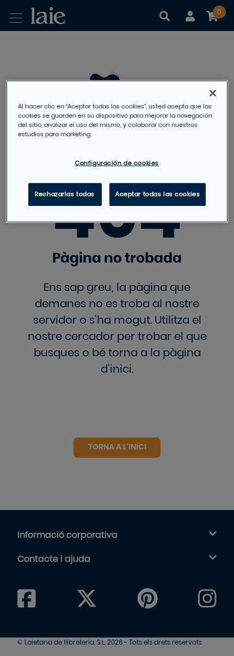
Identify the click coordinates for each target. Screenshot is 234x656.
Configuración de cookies (117, 163)
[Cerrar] (213, 93)
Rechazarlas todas (65, 194)
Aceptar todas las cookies (157, 194)
